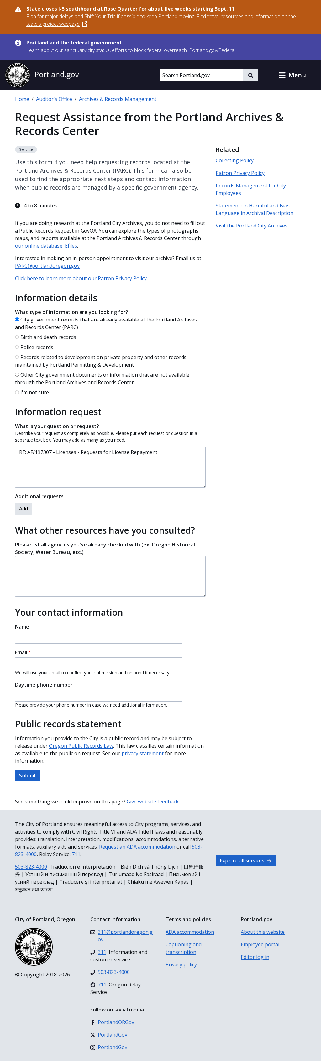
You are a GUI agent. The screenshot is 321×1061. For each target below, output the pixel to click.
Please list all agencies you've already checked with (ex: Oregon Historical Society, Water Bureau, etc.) (105, 548)
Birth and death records (48, 337)
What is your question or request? (57, 426)
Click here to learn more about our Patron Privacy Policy (81, 278)
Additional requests (39, 496)
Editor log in (255, 957)
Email (21, 652)
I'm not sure (34, 392)
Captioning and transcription (184, 948)
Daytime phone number (44, 684)
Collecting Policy (235, 160)
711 (76, 854)
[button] (292, 75)
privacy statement (143, 753)
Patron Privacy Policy (240, 173)
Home (22, 99)
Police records (36, 347)
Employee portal (260, 944)
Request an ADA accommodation (137, 846)
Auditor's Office (54, 99)
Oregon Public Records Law (81, 745)
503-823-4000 (31, 866)
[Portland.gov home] (42, 75)
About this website (263, 931)
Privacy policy (181, 964)
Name (22, 626)
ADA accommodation (190, 931)
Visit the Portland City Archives (251, 225)
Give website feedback (153, 801)
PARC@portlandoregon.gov (47, 265)
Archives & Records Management (117, 99)
